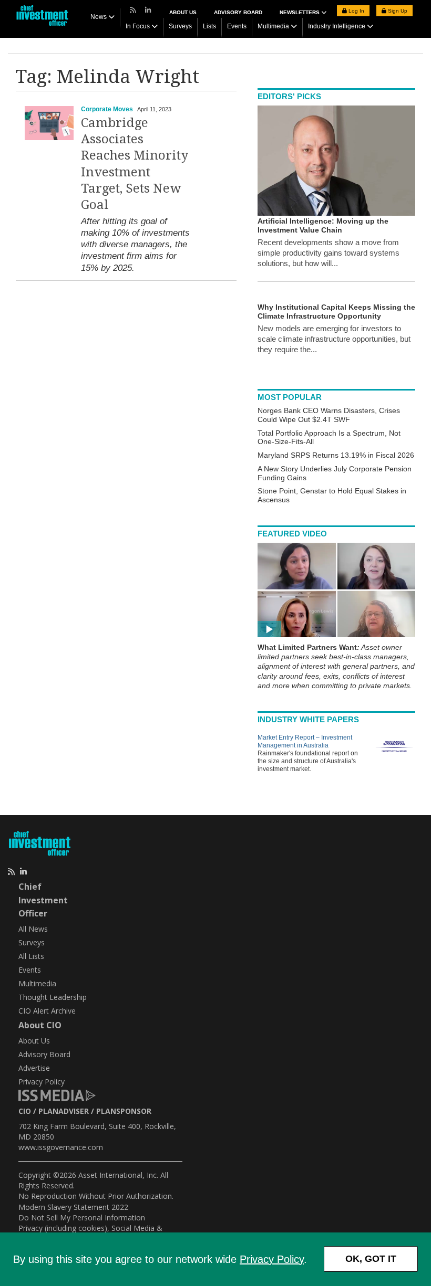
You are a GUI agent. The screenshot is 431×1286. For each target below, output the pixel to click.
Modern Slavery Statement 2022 (73, 1207)
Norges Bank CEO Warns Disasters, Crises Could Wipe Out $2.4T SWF (329, 415)
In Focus (138, 26)
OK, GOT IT (370, 1258)
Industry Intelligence (336, 26)
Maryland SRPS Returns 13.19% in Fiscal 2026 (336, 455)
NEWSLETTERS (300, 12)
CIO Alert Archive (47, 1011)
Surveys (180, 26)
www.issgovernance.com (60, 1147)
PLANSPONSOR (123, 1111)
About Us (183, 12)
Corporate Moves (107, 109)
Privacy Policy (272, 1259)
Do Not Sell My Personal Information (81, 1217)
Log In (355, 11)
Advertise (34, 1068)
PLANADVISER (63, 1111)
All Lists (31, 956)
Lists (209, 26)
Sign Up (396, 11)
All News (33, 929)
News (98, 16)
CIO (24, 1111)
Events (237, 26)
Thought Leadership (52, 997)
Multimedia (273, 26)
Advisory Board (238, 12)
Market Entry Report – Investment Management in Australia (305, 741)
